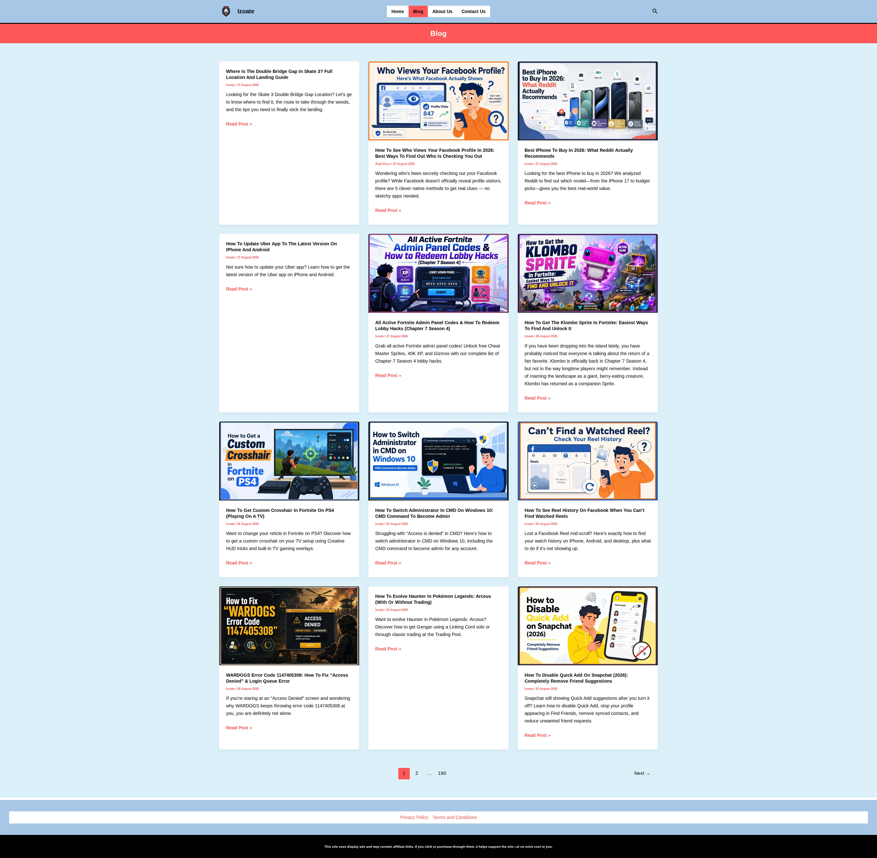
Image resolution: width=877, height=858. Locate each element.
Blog (418, 11)
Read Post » (239, 124)
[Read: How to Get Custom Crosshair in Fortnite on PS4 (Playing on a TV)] (289, 460)
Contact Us (474, 11)
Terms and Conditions (455, 817)
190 (442, 773)
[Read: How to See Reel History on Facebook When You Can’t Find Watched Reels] (588, 460)
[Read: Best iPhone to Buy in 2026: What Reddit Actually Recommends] (588, 100)
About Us (442, 11)
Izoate (246, 11)
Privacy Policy (414, 817)
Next (642, 773)
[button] (655, 11)
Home (397, 11)
